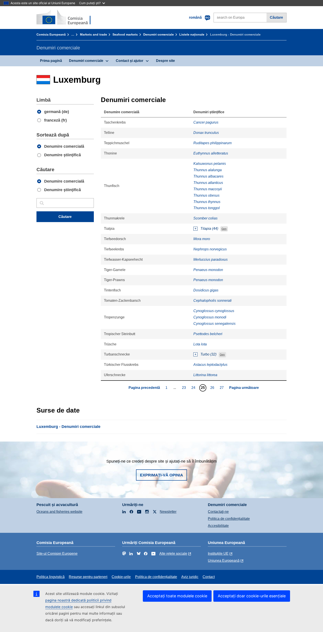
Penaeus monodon (208, 270)
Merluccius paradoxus (210, 259)
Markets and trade (93, 34)
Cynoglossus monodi (209, 317)
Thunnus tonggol (206, 208)
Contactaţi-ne (218, 512)
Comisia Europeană (51, 34)
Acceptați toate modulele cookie (177, 596)
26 (212, 388)
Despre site (165, 61)
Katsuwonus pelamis (209, 163)
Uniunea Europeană (224, 560)
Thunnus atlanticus (208, 183)
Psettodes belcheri (207, 334)
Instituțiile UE (218, 553)
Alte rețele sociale (173, 553)
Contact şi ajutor (129, 61)
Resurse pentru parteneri (88, 577)
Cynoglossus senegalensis (214, 323)
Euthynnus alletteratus (210, 153)
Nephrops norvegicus (210, 249)
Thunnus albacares (208, 176)
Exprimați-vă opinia (161, 475)
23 (184, 388)
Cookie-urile (121, 577)
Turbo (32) (208, 354)
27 (222, 388)
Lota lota (200, 344)
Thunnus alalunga (207, 170)
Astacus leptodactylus (210, 364)
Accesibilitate (218, 526)
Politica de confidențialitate (229, 519)
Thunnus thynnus (206, 202)
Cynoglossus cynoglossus (213, 311)
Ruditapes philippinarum (212, 143)
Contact (209, 577)
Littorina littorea (205, 375)
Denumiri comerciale (158, 34)
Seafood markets (125, 34)
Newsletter (168, 512)
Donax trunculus (206, 133)
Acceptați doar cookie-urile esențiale (252, 596)
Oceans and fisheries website (59, 512)
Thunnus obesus (206, 195)
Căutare (276, 17)
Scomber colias (205, 218)
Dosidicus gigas (205, 290)
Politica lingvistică (50, 577)
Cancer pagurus (205, 122)
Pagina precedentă (144, 388)
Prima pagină (51, 61)
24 (193, 388)
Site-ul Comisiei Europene (57, 553)
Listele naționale (191, 34)
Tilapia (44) (209, 228)
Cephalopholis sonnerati (212, 300)
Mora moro (201, 239)
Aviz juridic (189, 577)
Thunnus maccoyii (207, 189)
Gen (224, 228)
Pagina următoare (244, 388)
